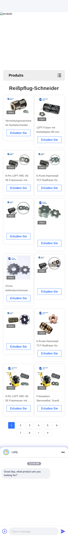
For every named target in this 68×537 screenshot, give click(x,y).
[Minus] (63, 452)
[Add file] (4, 531)
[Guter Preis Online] (19, 209)
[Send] (63, 531)
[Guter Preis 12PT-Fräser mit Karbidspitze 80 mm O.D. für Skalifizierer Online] (50, 109)
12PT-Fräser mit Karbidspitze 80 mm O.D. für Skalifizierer (47, 132)
